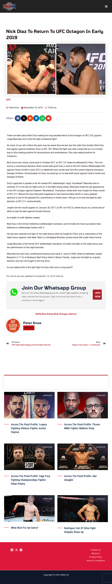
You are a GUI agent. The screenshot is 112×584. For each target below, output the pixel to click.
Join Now (97, 409)
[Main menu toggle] (106, 6)
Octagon (64, 428)
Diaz (44, 428)
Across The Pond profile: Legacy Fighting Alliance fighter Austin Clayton (29, 543)
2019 (38, 428)
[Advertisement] (56, 153)
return (73, 428)
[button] (18, 118)
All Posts (29, 442)
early (50, 428)
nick (56, 428)
